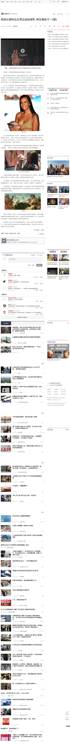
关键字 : (3, 233)
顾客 (26, 472)
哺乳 (15, 233)
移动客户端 (64, 1)
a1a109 (10, 287)
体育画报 (11, 233)
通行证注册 (63, 391)
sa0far (9, 304)
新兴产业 (22, 605)
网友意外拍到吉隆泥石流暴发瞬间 (22, 699)
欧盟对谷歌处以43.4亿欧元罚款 (58, 46)
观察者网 (15, 26)
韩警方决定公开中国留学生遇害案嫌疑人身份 (15, 545)
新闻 (8, 1)
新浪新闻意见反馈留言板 (55, 383)
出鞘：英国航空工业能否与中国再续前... (60, 36)
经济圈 (23, 541)
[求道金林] (4, 281)
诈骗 (19, 373)
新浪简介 (49, 389)
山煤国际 (24, 343)
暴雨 (21, 333)
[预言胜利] (4, 275)
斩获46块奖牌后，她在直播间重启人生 (24, 580)
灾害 (27, 715)
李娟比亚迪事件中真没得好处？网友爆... (60, 39)
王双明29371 (11, 311)
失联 (24, 451)
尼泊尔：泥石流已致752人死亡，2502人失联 (15, 693)
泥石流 (25, 705)
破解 (14, 612)
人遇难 (22, 422)
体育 (12, 1)
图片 (31, 1)
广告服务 (56, 389)
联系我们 (49, 391)
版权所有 (62, 405)
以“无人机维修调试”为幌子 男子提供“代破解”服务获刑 (18, 609)
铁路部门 (22, 501)
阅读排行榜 (53, 90)
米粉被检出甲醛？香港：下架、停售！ (24, 719)
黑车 (19, 422)
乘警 (21, 442)
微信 (54, 26)
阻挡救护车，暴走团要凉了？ (10, 728)
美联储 (28, 689)
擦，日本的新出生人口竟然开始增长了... (25, 683)
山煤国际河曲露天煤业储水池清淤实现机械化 (26, 337)
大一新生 (20, 392)
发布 (39, 265)
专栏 (35, 1)
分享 (58, 26)
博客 (27, 1)
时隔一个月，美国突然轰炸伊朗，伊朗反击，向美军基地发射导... (59, 98)
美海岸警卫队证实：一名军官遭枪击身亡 (25, 561)
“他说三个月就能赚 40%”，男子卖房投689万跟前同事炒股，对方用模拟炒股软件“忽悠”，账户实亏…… (27, 736)
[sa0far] (4, 305)
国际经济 (22, 689)
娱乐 (20, 1)
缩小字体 (36, 26)
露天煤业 (20, 343)
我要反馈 (42, 234)
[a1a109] (4, 288)
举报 (31, 26)
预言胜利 (10, 274)
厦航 (21, 621)
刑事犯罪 (22, 631)
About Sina (63, 389)
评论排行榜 (64, 90)
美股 (31, 689)
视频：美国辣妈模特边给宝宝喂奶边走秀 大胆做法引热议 (23, 68)
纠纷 (19, 382)
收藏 (45, 26)
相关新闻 (5, 323)
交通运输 (20, 650)
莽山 (19, 402)
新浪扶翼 (50, 430)
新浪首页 (3, 1)
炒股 (28, 740)
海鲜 (21, 586)
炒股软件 (24, 740)
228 (31, 255)
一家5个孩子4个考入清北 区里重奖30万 (60, 48)
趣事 (19, 442)
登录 (29, 265)
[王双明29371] (4, 312)
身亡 (28, 566)
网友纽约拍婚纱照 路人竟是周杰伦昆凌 (60, 43)
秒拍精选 (64, 252)
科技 (23, 1)
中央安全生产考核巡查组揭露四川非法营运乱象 (27, 644)
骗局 (21, 557)
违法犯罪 (20, 472)
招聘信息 (56, 391)
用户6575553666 (12, 298)
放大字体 (40, 26)
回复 (41, 277)
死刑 (23, 472)
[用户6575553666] (4, 299)
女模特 (18, 233)
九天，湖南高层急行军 (19, 599)
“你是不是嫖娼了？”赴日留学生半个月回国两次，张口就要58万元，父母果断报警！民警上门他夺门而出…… (27, 553)
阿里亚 (6, 233)
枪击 (25, 566)
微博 (49, 26)
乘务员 (23, 621)
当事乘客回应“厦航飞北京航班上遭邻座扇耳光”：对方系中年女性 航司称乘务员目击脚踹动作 (27, 617)
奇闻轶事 (20, 432)
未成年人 (24, 531)
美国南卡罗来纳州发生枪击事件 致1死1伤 (25, 570)
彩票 (23, 482)
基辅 (23, 595)
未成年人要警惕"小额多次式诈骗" (22, 525)
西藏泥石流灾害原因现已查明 (21, 709)
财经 (16, 1)
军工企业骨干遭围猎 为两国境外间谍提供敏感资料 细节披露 (59, 94)
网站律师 (56, 394)
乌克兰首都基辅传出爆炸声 (20, 590)
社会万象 (13, 13)
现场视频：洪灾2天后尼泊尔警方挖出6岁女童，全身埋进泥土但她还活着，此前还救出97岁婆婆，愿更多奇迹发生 (27, 329)
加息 (25, 689)
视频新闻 (53, 252)
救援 (21, 451)
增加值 (25, 605)
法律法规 (10, 612)
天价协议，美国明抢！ (55, 103)
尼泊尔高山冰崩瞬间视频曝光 (21, 516)
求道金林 (10, 280)
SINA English (63, 394)
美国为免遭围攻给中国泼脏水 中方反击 (60, 34)
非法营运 (26, 422)
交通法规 (10, 731)
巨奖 (21, 482)
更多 (39, 1)
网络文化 (22, 705)
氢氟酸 (21, 660)
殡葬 (21, 641)
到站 (24, 442)
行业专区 (67, 429)
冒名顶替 (20, 670)
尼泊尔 (23, 333)
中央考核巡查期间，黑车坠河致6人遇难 (24, 417)
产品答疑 (49, 394)
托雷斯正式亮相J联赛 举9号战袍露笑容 (60, 41)
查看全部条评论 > (23, 317)
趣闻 (21, 595)
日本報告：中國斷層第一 (20, 485)
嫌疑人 (12, 547)
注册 (58, 1)
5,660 (38, 255)
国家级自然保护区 (24, 402)
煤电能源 (20, 541)
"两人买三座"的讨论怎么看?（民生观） (24, 495)
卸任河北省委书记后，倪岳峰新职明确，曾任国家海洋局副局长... (59, 108)
